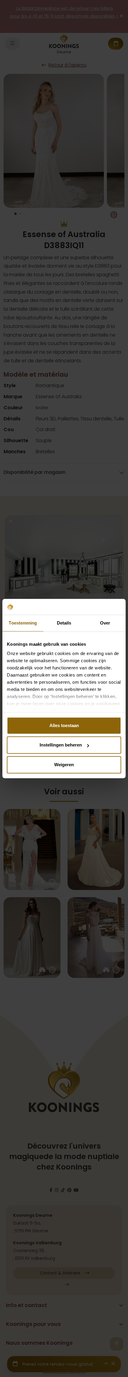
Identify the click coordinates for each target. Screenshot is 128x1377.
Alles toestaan (64, 725)
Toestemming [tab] (23, 622)
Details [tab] (64, 622)
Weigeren (64, 764)
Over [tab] (105, 622)
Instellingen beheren (61, 744)
